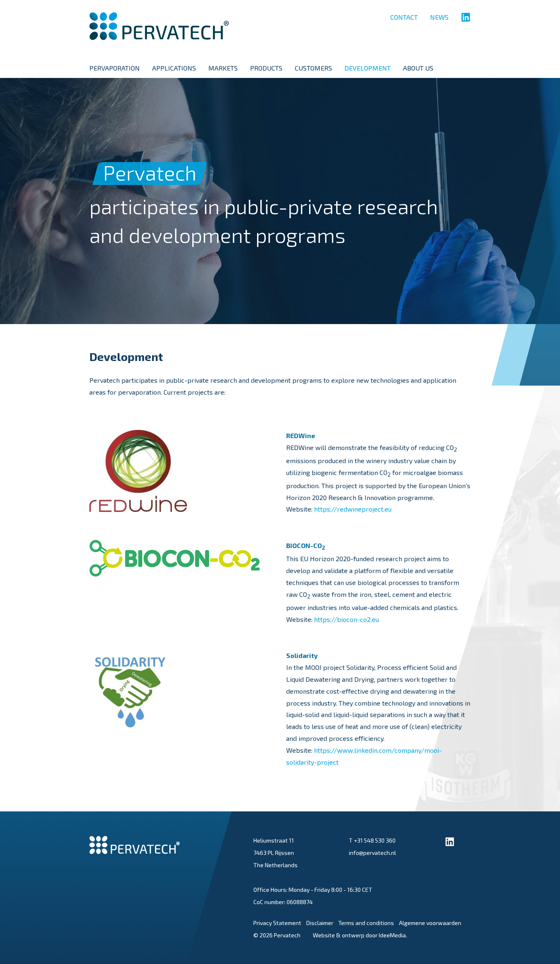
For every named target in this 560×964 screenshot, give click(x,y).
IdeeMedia (392, 935)
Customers (313, 68)
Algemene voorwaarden (430, 922)
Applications (174, 68)
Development (367, 68)
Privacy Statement (277, 922)
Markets (223, 68)
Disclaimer (319, 922)
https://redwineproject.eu (353, 509)
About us (418, 68)
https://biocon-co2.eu (346, 619)
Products (266, 68)
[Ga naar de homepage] (159, 34)
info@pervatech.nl (372, 852)
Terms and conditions (366, 922)
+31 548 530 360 (375, 840)
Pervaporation (114, 68)
